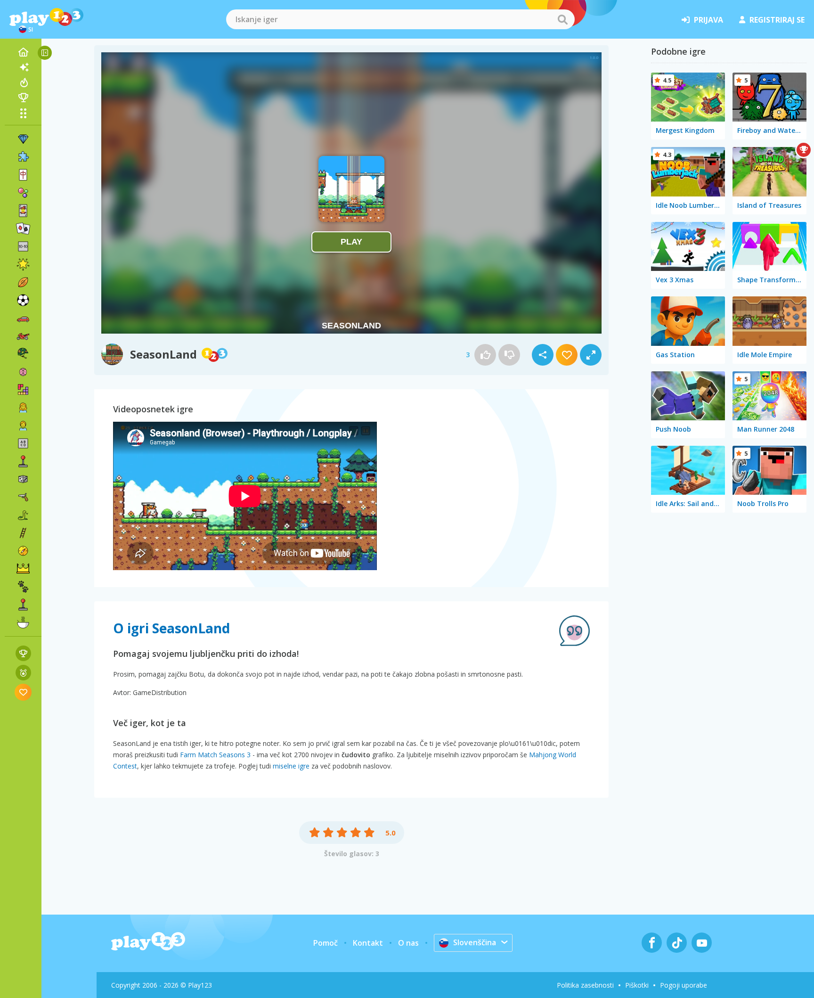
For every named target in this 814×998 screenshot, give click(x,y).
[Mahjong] (23, 175)
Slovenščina (474, 942)
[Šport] (23, 282)
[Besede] (23, 443)
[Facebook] (652, 943)
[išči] (562, 19)
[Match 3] (23, 139)
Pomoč (325, 943)
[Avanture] (23, 551)
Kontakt (368, 943)
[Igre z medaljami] (23, 672)
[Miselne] (23, 372)
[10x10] (23, 246)
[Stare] (23, 515)
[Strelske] (23, 497)
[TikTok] (677, 943)
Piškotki (637, 985)
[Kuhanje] (23, 622)
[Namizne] (23, 479)
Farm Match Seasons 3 (215, 754)
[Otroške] (23, 425)
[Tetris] (23, 390)
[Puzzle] (23, 157)
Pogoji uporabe (683, 985)
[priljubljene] (23, 692)
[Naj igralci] (23, 97)
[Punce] (23, 408)
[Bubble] (23, 193)
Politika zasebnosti (585, 985)
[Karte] (23, 211)
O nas (408, 943)
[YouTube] (702, 943)
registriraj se (777, 20)
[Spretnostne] (23, 533)
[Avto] (23, 318)
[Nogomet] (23, 300)
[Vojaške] (23, 354)
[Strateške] (23, 569)
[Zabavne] (23, 264)
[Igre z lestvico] (23, 653)
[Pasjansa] (23, 228)
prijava (708, 20)
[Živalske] (23, 587)
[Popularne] (23, 82)
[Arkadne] (23, 461)
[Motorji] (23, 336)
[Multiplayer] (23, 605)
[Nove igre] (23, 67)
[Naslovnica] (23, 52)
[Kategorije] (23, 113)
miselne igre (291, 765)
